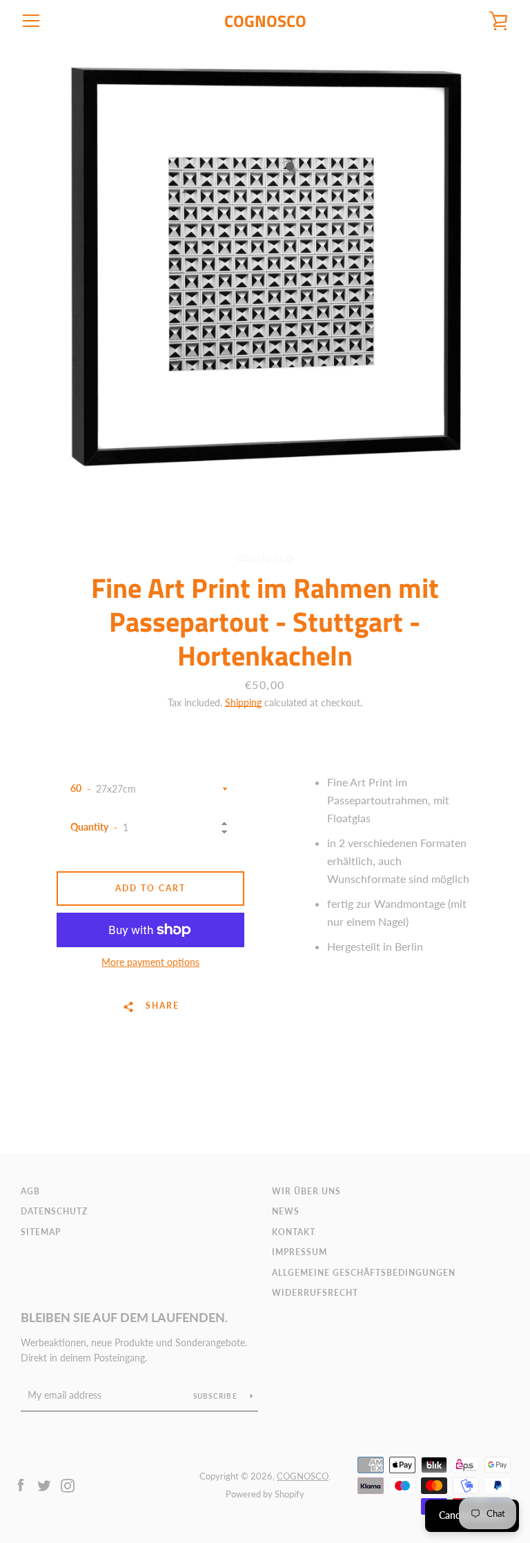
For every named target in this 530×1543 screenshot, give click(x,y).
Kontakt (293, 1232)
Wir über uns (306, 1191)
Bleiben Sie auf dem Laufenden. (124, 1317)
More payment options (150, 962)
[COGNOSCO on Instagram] (68, 1484)
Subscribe (216, 1396)
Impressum (299, 1252)
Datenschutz (54, 1211)
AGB (30, 1191)
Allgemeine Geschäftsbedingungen (363, 1273)
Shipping (243, 702)
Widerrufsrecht (315, 1293)
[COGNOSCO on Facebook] (21, 1484)
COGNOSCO (265, 21)
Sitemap (41, 1232)
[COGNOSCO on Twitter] (44, 1484)
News (286, 1211)
